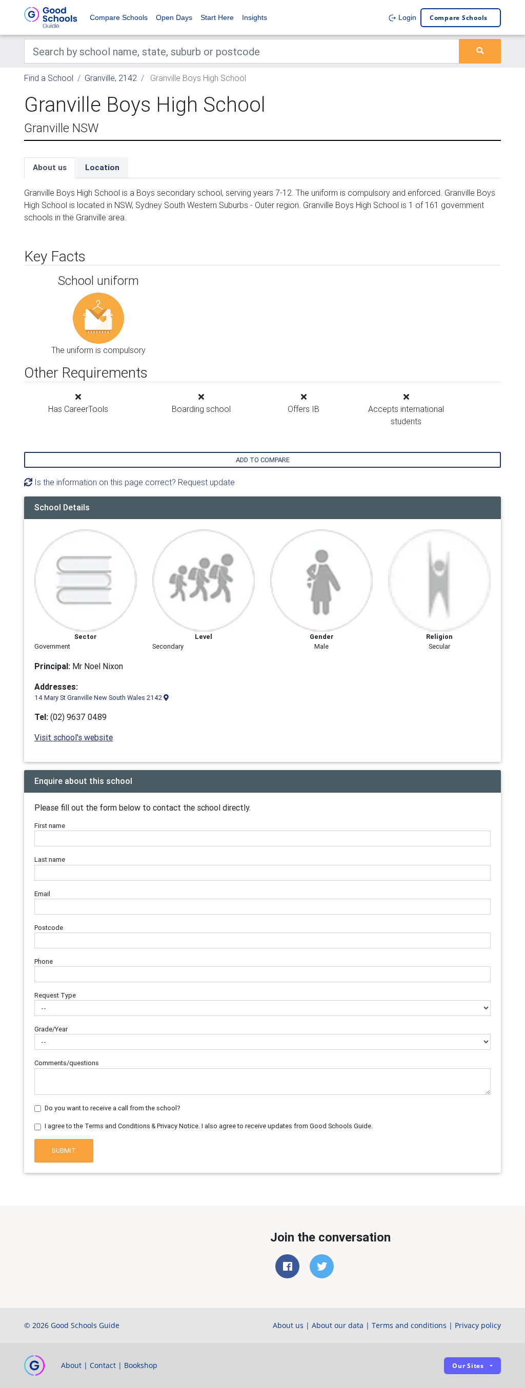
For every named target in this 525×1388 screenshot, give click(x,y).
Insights (254, 17)
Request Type (55, 995)
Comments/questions (66, 1063)
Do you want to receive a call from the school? (112, 1108)
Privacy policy (478, 1325)
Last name (49, 859)
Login (406, 17)
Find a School (48, 78)
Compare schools (459, 17)
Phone (43, 961)
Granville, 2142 (111, 78)
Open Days (174, 17)
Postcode (48, 927)
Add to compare (263, 459)
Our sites (468, 1365)
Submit (64, 1150)
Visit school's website (73, 737)
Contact (103, 1365)
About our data (338, 1325)
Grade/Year (51, 1029)
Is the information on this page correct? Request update (133, 482)
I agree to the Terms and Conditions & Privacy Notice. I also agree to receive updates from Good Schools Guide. (209, 1126)
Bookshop (140, 1365)
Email (42, 893)
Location (102, 167)
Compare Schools (119, 17)
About (71, 1365)
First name (49, 825)
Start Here (217, 17)
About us (50, 167)
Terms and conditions (409, 1325)
